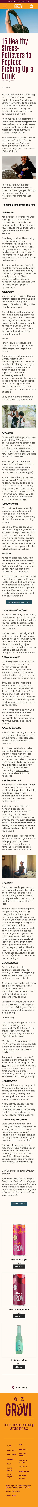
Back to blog (22, 1387)
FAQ (20, 1445)
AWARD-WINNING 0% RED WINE (19, 602)
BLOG (9, 1463)
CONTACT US (23, 1449)
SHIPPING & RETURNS (23, 1461)
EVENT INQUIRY (10, 1476)
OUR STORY (11, 1450)
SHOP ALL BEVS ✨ (19, 1204)
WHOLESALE (23, 1467)
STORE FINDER (9, 1469)
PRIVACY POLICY (24, 1471)
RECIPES (10, 1459)
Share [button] (8, 87)
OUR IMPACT (11, 1455)
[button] (4, 6)
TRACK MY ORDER (22, 1455)
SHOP (9, 1446)
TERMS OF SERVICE (22, 1477)
